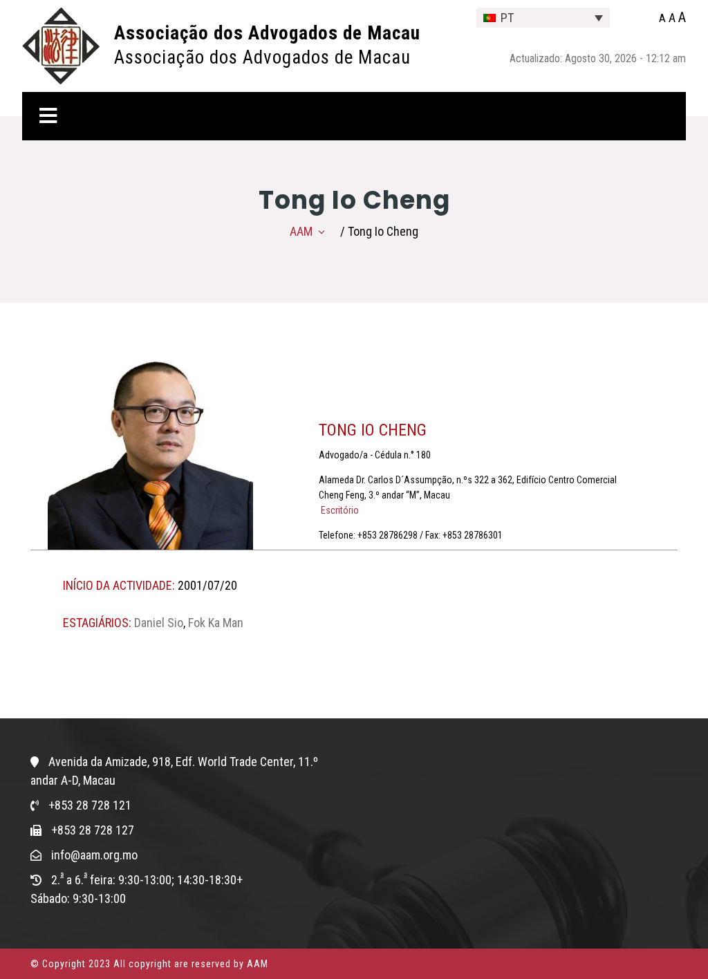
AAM (301, 231)
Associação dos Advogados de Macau (267, 33)
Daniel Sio (158, 622)
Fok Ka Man (215, 622)
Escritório (339, 510)
